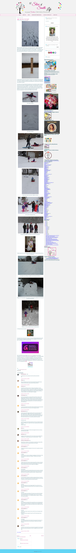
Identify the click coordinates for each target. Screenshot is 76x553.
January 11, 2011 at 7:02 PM (25, 474)
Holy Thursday (46, 181)
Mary (44, 186)
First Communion (46, 177)
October (47, 228)
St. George (45, 198)
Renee (22, 525)
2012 (46, 225)
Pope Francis (45, 191)
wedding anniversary (46, 219)
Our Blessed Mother (46, 188)
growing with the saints (46, 213)
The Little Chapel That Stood (47, 203)
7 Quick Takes (46, 163)
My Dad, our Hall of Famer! (49, 238)
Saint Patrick (45, 195)
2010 (46, 245)
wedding (45, 218)
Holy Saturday (46, 180)
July (46, 230)
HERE (26, 361)
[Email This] (17, 370)
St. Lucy (45, 199)
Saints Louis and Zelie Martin (47, 196)
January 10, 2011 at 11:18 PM (25, 378)
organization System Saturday (47, 216)
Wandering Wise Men (46, 204)
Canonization (45, 169)
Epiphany (45, 176)
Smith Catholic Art (46, 197)
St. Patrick (45, 201)
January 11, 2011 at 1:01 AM (25, 393)
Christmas (45, 171)
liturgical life (45, 215)
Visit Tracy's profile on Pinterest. (48, 111)
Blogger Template (35, 551)
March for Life (45, 185)
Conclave (45, 172)
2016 (46, 222)
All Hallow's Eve (46, 166)
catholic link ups (46, 210)
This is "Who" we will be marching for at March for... (52, 237)
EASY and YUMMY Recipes (47, 174)
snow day (25, 369)
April (46, 232)
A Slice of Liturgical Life (47, 165)
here (24, 357)
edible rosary (45, 211)
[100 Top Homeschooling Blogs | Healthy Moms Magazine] (52, 160)
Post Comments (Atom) (22, 536)
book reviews (45, 209)
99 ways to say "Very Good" (47, 164)
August (47, 229)
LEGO (45, 184)
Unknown (22, 386)
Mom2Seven (23, 434)
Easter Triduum (46, 175)
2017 (46, 221)
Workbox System (46, 206)
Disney (45, 173)
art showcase (45, 207)
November (47, 227)
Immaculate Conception (47, 183)
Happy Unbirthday (46, 179)
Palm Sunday (45, 190)
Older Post (42, 535)
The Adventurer (23, 395)
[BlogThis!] (18, 370)
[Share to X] (19, 370)
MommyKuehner (23, 411)
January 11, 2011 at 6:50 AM (25, 409)
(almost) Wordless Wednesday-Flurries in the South (52, 243)
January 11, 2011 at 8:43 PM (25, 481)
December (47, 226)
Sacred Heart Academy (47, 193)
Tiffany (22, 380)
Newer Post (18, 535)
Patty (22, 428)
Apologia (45, 168)
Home (30, 535)
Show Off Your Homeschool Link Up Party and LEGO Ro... (52, 235)
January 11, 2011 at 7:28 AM (25, 418)
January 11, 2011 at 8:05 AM (25, 426)
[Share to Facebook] (20, 370)
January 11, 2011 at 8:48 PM (25, 498)
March (47, 233)
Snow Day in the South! (24, 19)
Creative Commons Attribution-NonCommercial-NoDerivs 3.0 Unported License (52, 258)
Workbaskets (45, 205)
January (47, 234)
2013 (46, 224)
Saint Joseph (45, 194)
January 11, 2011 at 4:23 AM (25, 403)
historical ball (45, 214)
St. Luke (45, 200)
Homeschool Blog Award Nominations (48, 182)
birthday (45, 208)
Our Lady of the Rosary (47, 189)
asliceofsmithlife (26, 20)
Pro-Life (45, 192)
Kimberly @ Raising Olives (25, 440)
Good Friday (45, 178)
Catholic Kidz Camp (46, 170)
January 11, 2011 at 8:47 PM (25, 489)
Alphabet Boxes (46, 167)
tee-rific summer (46, 217)
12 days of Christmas (46, 162)
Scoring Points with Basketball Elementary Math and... (52, 239)
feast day (45, 212)
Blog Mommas (30, 355)
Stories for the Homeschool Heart (48, 202)
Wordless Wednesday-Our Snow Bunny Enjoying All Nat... (52, 240)
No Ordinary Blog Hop (21, 369)
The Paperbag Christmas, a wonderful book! (51, 242)
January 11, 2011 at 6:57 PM (25, 466)
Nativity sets (45, 187)
